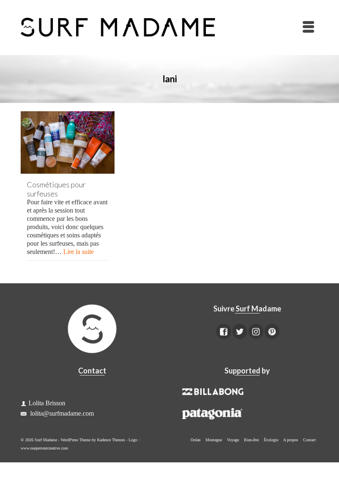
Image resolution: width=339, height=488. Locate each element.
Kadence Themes (111, 440)
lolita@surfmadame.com (61, 413)
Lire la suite (78, 251)
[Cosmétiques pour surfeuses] (68, 142)
